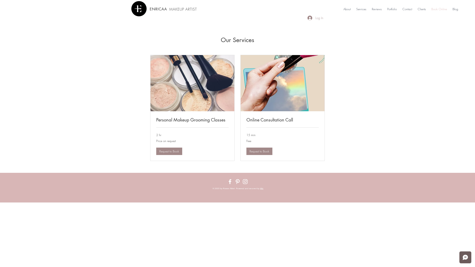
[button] (169, 151)
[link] (192, 120)
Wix (261, 188)
